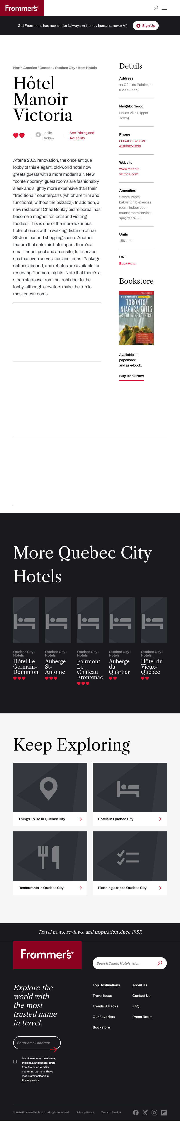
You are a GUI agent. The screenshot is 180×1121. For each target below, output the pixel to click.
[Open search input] (155, 8)
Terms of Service (111, 1112)
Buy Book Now (131, 376)
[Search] (160, 963)
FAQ (136, 1006)
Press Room (142, 1017)
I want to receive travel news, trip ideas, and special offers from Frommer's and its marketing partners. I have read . (39, 1069)
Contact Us (141, 996)
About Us (139, 985)
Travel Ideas (102, 996)
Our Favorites (104, 1017)
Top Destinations (106, 985)
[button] (164, 8)
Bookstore (101, 1027)
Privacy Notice (85, 1112)
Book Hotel (127, 263)
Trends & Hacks (105, 1006)
